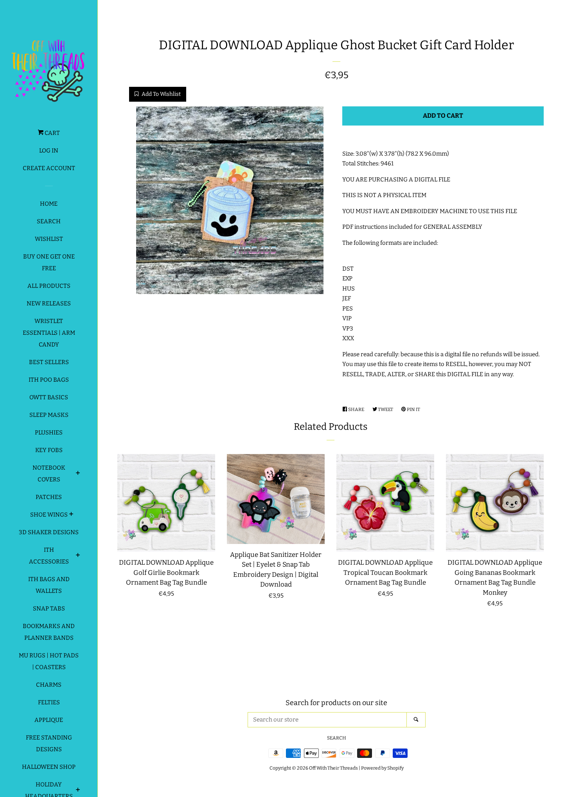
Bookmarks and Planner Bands (49, 632)
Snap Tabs (49, 608)
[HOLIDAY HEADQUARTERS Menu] (78, 791)
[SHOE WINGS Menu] (71, 515)
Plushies (49, 432)
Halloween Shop (48, 766)
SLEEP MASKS (48, 414)
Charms (48, 684)
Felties (49, 702)
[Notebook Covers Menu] (78, 474)
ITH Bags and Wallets (49, 585)
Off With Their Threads (333, 768)
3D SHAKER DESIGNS (49, 532)
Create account (49, 168)
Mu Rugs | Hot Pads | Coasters (49, 661)
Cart (51, 132)
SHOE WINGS (49, 514)
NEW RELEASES (49, 303)
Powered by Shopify (382, 768)
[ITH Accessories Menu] (78, 556)
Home (49, 203)
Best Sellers (49, 362)
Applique (48, 719)
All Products (48, 285)
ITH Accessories (49, 555)
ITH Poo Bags (49, 379)
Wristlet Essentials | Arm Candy (49, 333)
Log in (48, 150)
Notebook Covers (48, 473)
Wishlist (49, 238)
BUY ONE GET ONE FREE (49, 262)
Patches (49, 497)
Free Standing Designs (49, 743)
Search (49, 221)
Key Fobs (49, 450)
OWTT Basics (48, 397)
